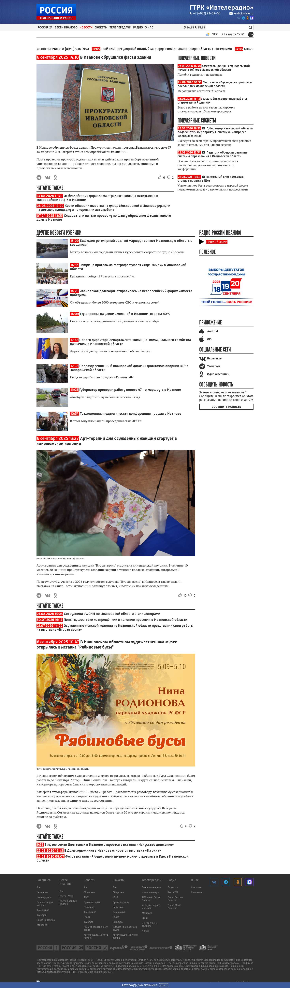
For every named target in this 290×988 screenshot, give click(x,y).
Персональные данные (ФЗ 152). (95, 971)
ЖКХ (86, 897)
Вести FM (172, 892)
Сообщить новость (226, 407)
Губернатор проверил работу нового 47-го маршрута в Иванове (130, 390)
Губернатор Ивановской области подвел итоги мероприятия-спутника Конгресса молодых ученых (215, 132)
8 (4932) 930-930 (50, 49)
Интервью (42, 892)
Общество (89, 892)
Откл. (163, 985)
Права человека (45, 919)
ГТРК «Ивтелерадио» (222, 7)
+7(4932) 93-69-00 (150, 965)
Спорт (86, 916)
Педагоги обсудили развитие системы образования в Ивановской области (212, 154)
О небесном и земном (149, 924)
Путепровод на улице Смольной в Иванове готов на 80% (125, 314)
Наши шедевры (150, 892)
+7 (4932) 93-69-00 (206, 13)
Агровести (42, 924)
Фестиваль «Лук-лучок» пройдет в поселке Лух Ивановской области (215, 84)
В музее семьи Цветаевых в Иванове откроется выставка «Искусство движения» (109, 845)
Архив (145, 930)
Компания (196, 892)
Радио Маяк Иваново (174, 907)
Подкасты (172, 887)
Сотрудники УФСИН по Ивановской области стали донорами (112, 614)
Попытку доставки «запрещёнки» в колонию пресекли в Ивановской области (125, 620)
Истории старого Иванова (151, 907)
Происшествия (91, 902)
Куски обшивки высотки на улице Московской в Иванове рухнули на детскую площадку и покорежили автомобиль (103, 208)
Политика (88, 907)
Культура (41, 915)
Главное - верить (151, 887)
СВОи (145, 917)
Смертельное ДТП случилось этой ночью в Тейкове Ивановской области (214, 68)
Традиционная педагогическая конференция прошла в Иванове (130, 414)
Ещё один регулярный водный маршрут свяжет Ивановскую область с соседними (137, 49)
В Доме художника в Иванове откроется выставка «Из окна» (112, 850)
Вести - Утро (66, 896)
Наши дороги (43, 897)
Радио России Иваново (175, 899)
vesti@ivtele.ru (243, 13)
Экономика (42, 910)
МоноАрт (147, 913)
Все (38, 887)
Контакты (196, 887)
